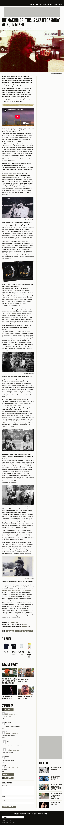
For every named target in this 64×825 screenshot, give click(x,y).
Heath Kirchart (9, 128)
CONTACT (60, 4)
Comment (4, 785)
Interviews (10, 631)
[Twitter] (51, 2)
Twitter (4, 628)
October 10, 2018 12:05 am (11, 767)
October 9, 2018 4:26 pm (11, 714)
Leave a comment (7, 782)
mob (3, 422)
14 (34, 28)
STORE (45, 814)
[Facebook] (49, 2)
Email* (3, 800)
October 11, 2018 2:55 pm (13, 750)
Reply (3, 718)
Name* (3, 796)
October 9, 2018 (6, 28)
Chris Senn (9, 141)
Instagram (24, 626)
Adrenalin (16, 297)
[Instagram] (54, 2)
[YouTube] (57, 2)
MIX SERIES (50, 4)
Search (3, 817)
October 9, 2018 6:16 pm (11, 724)
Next (9, 709)
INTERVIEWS (39, 4)
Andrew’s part (14, 508)
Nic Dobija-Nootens (19, 28)
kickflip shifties (16, 399)
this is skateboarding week (24, 631)
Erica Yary (19, 391)
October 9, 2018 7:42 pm (11, 758)
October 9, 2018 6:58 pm (12, 733)
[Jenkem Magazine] (13, 3)
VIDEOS (44, 4)
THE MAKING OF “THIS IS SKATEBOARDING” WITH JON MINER (31, 22)
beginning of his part (8, 175)
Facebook (24, 624)
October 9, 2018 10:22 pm (13, 742)
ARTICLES (32, 4)
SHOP (55, 4)
